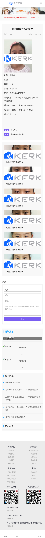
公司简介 (11, 450)
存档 (33, 475)
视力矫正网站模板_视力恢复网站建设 (15, 18)
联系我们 (11, 463)
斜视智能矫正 (34, 450)
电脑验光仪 (11, 482)
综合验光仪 (11, 475)
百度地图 (34, 472)
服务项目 (9, 331)
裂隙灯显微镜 (11, 479)
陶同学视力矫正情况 (18, 134)
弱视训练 (34, 454)
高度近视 (34, 460)
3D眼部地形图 (11, 472)
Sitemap (33, 479)
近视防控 (9, 376)
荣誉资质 (11, 454)
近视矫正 (34, 457)
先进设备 (11, 457)
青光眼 (33, 463)
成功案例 (32, 18)
